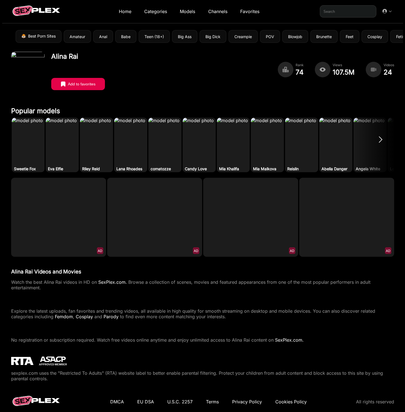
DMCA (117, 401)
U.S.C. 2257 (180, 401)
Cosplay (84, 316)
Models (187, 11)
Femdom (64, 316)
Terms (212, 401)
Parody (111, 316)
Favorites (249, 11)
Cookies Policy (291, 401)
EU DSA (145, 401)
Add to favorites (81, 84)
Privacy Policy (247, 401)
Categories (155, 11)
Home (125, 11)
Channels (217, 11)
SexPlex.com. (112, 282)
